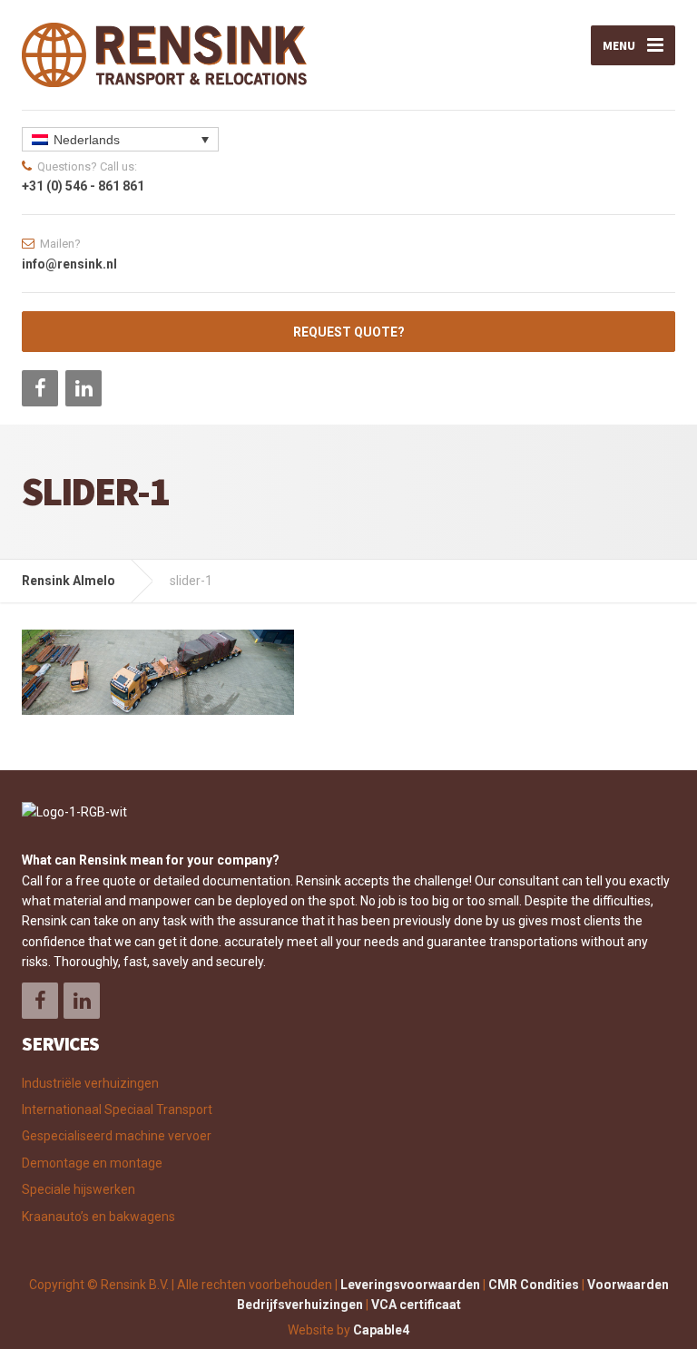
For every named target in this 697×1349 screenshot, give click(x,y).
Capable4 (381, 1330)
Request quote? (349, 332)
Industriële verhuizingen (90, 1083)
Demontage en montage (92, 1163)
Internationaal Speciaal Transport (117, 1109)
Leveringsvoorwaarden (410, 1284)
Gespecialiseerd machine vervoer (116, 1136)
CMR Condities (533, 1284)
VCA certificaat (416, 1304)
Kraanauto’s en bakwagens (98, 1216)
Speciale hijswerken (78, 1189)
